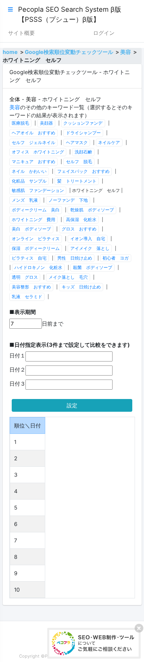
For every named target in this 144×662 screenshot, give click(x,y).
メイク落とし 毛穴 (68, 277)
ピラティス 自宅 (29, 258)
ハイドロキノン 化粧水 (38, 267)
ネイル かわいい (29, 171)
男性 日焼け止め (74, 258)
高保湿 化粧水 (81, 219)
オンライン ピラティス (36, 238)
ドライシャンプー (83, 132)
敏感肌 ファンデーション (38, 190)
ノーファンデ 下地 (68, 200)
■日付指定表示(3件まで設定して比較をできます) (69, 344)
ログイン (104, 32)
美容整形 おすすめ (31, 286)
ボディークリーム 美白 (36, 209)
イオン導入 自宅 (87, 238)
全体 (14, 99)
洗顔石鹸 (83, 151)
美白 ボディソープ (31, 228)
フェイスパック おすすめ (83, 171)
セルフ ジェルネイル (33, 142)
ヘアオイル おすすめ (33, 132)
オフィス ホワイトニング (38, 151)
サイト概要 (21, 32)
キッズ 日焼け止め (81, 286)
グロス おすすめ (79, 228)
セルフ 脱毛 (79, 161)
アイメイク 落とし (90, 248)
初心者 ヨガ (115, 258)
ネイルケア (109, 142)
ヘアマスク (77, 142)
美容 (125, 52)
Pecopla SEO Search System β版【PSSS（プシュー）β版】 (69, 14)
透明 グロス (25, 277)
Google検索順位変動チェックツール (69, 52)
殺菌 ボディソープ (92, 267)
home (10, 52)
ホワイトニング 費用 (33, 219)
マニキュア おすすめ (33, 161)
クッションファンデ (82, 123)
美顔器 (46, 123)
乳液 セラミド (27, 296)
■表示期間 (22, 312)
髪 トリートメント (76, 181)
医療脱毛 (20, 123)
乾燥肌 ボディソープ (92, 209)
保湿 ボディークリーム (36, 248)
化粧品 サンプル (29, 181)
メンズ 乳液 (25, 200)
